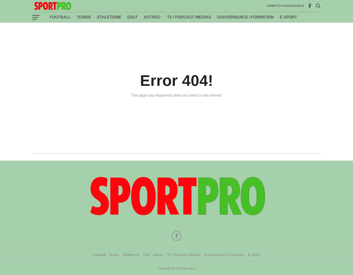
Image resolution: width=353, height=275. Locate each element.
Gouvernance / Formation (245, 17)
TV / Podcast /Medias (189, 17)
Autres (152, 17)
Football (60, 17)
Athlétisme (109, 17)
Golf (132, 17)
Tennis (84, 17)
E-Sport (288, 17)
